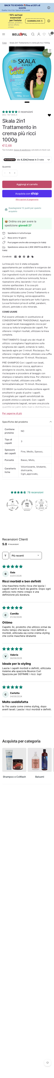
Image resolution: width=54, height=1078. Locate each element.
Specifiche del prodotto (15, 421)
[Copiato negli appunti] (32, 256)
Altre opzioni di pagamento (27, 199)
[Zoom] (50, 50)
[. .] (27, 75)
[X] (20, 256)
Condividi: (7, 257)
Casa (4, 43)
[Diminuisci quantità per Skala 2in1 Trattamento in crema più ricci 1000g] (4, 173)
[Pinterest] (24, 256)
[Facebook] (15, 256)
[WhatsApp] (28, 256)
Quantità (6, 167)
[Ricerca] (32, 34)
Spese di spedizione (22, 150)
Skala (14, 115)
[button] (10, 111)
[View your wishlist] (44, 34)
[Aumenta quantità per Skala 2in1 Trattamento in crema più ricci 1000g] (14, 173)
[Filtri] (5, 555)
